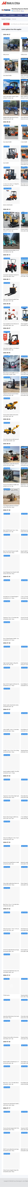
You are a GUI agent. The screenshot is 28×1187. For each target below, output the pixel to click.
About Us (20, 15)
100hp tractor (24, 54)
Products (12, 15)
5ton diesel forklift (7, 142)
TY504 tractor (6, 995)
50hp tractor (6, 54)
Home (4, 15)
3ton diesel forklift (7, 75)
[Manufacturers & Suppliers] (10, 3)
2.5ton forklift (24, 142)
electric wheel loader (8, 205)
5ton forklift (6, 163)
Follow (7, 24)
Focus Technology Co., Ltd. (18, 1181)
